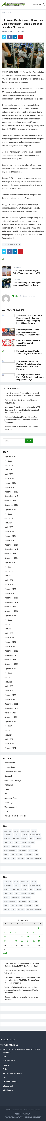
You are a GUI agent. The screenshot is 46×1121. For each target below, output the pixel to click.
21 (28, 941)
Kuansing (38, 839)
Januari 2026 (9, 487)
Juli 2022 (8, 673)
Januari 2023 (9, 646)
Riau (6, 794)
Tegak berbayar (14, 244)
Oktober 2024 (10, 554)
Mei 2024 (8, 576)
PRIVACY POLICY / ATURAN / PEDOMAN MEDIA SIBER (20, 1049)
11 (11, 937)
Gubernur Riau (35, 835)
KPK (30, 839)
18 (11, 941)
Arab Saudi (7, 831)
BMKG (34, 831)
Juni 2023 (8, 624)
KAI (5, 244)
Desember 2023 (11, 598)
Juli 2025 (8, 514)
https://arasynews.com (27, 296)
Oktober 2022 (10, 660)
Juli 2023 (8, 620)
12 (16, 937)
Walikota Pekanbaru (34, 858)
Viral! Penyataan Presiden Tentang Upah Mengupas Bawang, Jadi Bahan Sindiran (29, 332)
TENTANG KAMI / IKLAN (9, 1045)
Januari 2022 (9, 699)
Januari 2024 (9, 593)
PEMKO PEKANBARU (10, 850)
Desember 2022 (11, 651)
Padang (6, 846)
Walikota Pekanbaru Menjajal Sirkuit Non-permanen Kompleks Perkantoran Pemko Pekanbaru (21, 419)
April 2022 (8, 686)
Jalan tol (7, 839)
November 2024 (11, 549)
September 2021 (11, 717)
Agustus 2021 (10, 721)
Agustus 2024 (10, 562)
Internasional (9, 767)
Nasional (8, 776)
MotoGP (31, 843)
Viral (10, 13)
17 (5, 941)
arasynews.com (17, 1110)
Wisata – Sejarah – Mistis (15, 816)
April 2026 (8, 474)
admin (4, 31)
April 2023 (8, 633)
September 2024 (11, 558)
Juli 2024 (8, 567)
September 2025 (11, 505)
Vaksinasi (21, 858)
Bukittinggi (8, 835)
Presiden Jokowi (16, 854)
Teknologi (8, 802)
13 (22, 937)
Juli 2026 (8, 461)
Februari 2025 (10, 536)
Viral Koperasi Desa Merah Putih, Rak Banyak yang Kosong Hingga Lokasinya (30, 377)
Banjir (16, 831)
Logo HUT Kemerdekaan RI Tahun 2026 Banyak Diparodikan (28, 343)
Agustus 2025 (10, 509)
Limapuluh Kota (20, 843)
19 (16, 941)
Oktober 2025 (10, 501)
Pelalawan (26, 846)
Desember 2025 (11, 492)
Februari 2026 (10, 483)
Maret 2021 (9, 744)
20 (22, 941)
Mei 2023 (8, 629)
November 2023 (11, 602)
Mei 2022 (8, 682)
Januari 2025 (9, 540)
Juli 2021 (8, 726)
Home (4, 13)
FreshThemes (35, 1110)
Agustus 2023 (10, 615)
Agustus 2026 (10, 456)
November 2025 (11, 496)
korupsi (24, 839)
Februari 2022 (10, 695)
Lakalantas (8, 843)
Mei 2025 (8, 523)
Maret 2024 (9, 584)
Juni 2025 (8, 518)
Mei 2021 (8, 735)
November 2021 (11, 708)
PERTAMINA (22, 850)
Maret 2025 (9, 532)
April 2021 (8, 739)
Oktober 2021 (10, 713)
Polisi (6, 854)
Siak (13, 858)
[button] (37, 4)
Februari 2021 (10, 748)
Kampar (16, 839)
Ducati (25, 835)
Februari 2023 (10, 642)
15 (34, 937)
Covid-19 (17, 835)
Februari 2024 (10, 589)
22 (34, 941)
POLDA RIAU (33, 850)
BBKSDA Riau (25, 831)
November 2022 (11, 655)
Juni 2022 (8, 677)
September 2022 (11, 664)
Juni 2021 (8, 730)
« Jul (5, 953)
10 (5, 937)
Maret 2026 (9, 478)
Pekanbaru (8, 785)
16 (39, 937)
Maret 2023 (9, 638)
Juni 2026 (8, 465)
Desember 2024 (11, 545)
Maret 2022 (9, 691)
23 (39, 941)
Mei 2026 (8, 470)
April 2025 (8, 527)
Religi (6, 789)
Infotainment (9, 763)
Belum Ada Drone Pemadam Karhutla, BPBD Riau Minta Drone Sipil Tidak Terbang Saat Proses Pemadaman (22, 410)
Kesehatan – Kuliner (12, 772)
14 (28, 937)
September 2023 (11, 611)
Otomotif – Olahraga (12, 780)
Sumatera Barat (10, 798)
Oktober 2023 (10, 607)
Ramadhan (28, 854)
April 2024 (8, 580)
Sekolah (7, 858)
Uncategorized (10, 807)
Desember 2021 (11, 704)
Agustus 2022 (10, 668)
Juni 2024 (8, 571)
